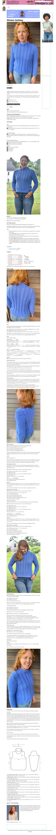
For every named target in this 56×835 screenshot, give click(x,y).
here (33, 224)
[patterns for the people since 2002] (12, 2)
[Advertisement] (46, 59)
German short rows (12, 249)
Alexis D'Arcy (18, 822)
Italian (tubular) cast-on (13, 248)
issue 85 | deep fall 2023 (39, 3)
